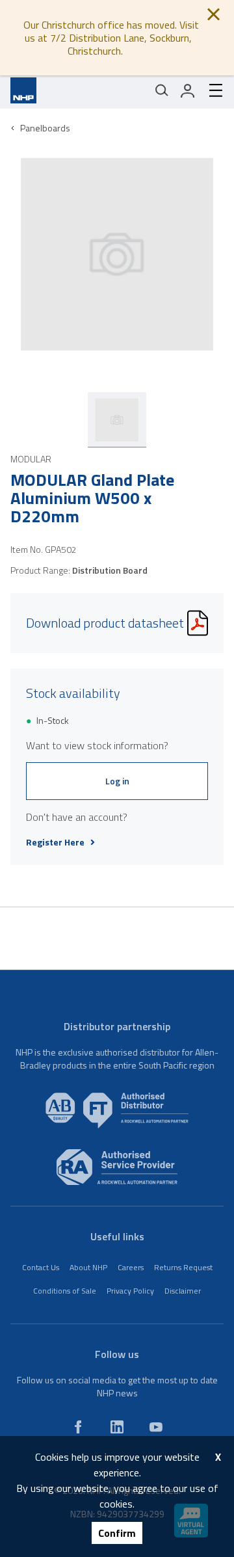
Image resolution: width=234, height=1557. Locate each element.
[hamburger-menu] (211, 90)
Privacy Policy (130, 1290)
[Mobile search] (161, 90)
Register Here (55, 842)
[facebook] (78, 1426)
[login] (188, 90)
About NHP (88, 1267)
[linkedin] (117, 1426)
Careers (131, 1267)
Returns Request (183, 1267)
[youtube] (156, 1426)
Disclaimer (182, 1290)
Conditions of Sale (64, 1290)
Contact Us (40, 1267)
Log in (117, 781)
